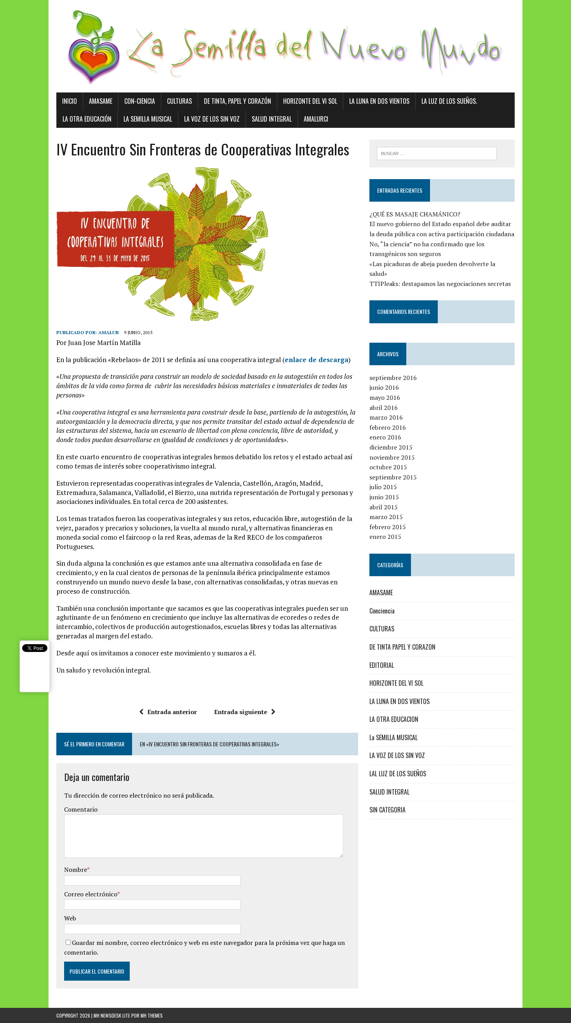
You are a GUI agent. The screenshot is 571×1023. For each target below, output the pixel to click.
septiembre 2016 (393, 377)
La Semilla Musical (148, 119)
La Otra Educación (87, 119)
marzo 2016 (386, 417)
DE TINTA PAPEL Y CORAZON (402, 647)
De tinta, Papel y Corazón (237, 101)
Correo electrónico (90, 894)
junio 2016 (384, 387)
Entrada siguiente (240, 712)
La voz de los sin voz (212, 119)
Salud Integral (272, 119)
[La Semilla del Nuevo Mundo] (285, 46)
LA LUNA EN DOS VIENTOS (399, 701)
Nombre (75, 869)
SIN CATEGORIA (387, 809)
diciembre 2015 (391, 447)
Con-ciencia (139, 101)
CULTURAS (381, 628)
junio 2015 (384, 497)
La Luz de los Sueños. (449, 101)
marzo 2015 (386, 516)
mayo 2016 (384, 397)
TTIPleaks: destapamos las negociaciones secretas (440, 283)
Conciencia (382, 610)
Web (70, 918)
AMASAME (381, 592)
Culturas (179, 101)
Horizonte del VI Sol (310, 101)
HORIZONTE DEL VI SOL (396, 683)
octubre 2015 (388, 467)
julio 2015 (383, 487)
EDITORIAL (381, 665)
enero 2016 (385, 437)
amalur (108, 332)
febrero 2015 (387, 527)
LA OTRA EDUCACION (393, 719)
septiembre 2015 (393, 477)
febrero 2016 (387, 427)
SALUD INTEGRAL (389, 791)
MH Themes (152, 1015)
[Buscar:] (437, 152)
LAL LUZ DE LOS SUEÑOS (397, 773)
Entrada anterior (172, 712)
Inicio (69, 101)
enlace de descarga (316, 359)
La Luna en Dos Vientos (379, 101)
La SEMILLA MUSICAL (393, 737)
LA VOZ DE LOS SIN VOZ (397, 755)
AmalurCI (316, 119)
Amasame (100, 101)
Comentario (80, 809)
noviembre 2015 (392, 457)
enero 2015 (385, 536)
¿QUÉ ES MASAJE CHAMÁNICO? (414, 214)
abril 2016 (383, 407)
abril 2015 (383, 507)
